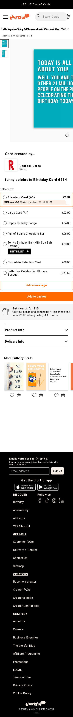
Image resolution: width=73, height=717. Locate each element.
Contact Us (20, 558)
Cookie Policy (22, 693)
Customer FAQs (23, 541)
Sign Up (57, 471)
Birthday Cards (18, 36)
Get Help (19, 534)
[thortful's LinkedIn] (61, 502)
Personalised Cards (39, 29)
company (20, 614)
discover (20, 494)
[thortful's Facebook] (40, 502)
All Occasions (50, 29)
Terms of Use (22, 677)
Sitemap (18, 566)
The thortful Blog (24, 645)
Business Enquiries (26, 637)
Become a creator (24, 581)
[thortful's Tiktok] (47, 502)
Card (29, 36)
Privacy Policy (22, 685)
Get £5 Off (62, 29)
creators (20, 574)
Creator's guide (23, 597)
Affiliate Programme (26, 653)
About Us (19, 621)
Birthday (6, 29)
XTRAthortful (21, 526)
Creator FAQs (22, 589)
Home (5, 36)
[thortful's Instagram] (54, 502)
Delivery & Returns (25, 550)
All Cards (19, 518)
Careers (18, 629)
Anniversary (15, 29)
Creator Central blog (26, 606)
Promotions (21, 662)
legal (17, 670)
